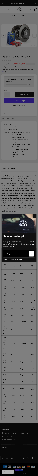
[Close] (34, 216)
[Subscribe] (31, 254)
